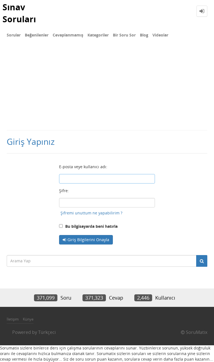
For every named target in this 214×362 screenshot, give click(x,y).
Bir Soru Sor (124, 35)
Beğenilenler (36, 35)
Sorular (14, 35)
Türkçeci (47, 332)
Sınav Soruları (19, 13)
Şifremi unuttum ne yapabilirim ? (91, 213)
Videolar (160, 35)
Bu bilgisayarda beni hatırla (91, 226)
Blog (144, 35)
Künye (28, 319)
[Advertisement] (107, 88)
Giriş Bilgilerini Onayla (88, 239)
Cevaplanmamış (68, 35)
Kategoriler (98, 35)
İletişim (13, 319)
